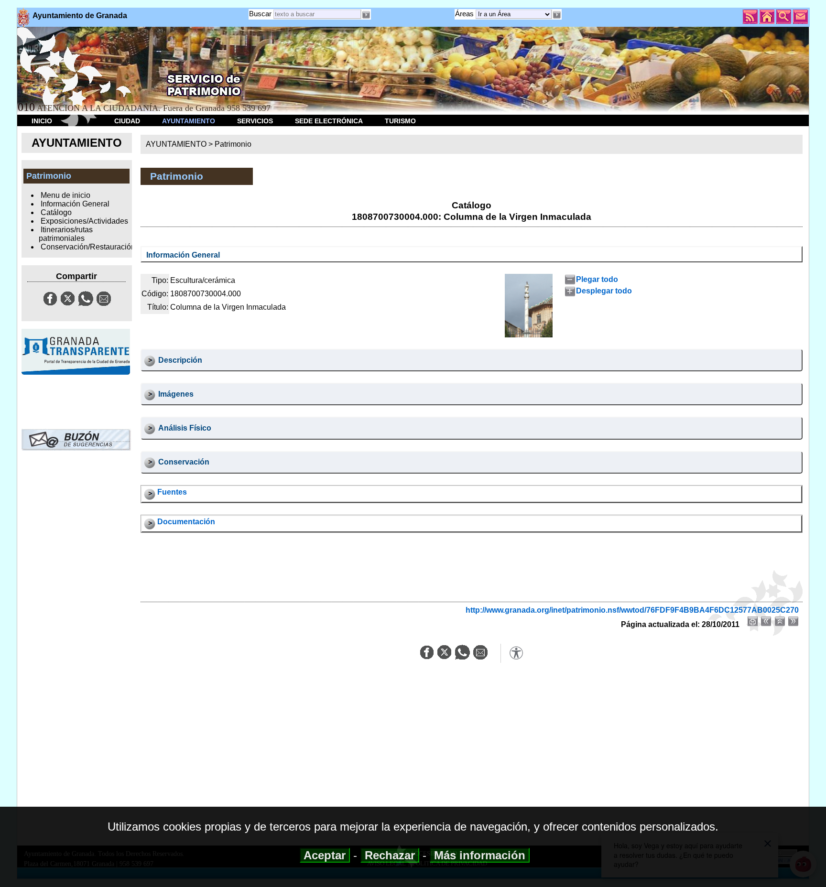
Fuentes (172, 492)
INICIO (42, 121)
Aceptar (325, 855)
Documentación (186, 522)
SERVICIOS (255, 121)
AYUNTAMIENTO (188, 121)
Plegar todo (597, 279)
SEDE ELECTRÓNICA (329, 121)
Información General (75, 204)
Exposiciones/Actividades (84, 221)
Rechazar (389, 855)
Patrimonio (233, 144)
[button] (557, 15)
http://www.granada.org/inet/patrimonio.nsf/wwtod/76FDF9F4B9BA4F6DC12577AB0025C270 (632, 610)
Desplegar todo (604, 291)
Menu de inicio (65, 195)
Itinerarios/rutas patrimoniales (65, 234)
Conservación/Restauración (88, 247)
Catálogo (56, 212)
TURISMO (400, 121)
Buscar (260, 14)
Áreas (465, 14)
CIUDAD (127, 121)
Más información (480, 855)
